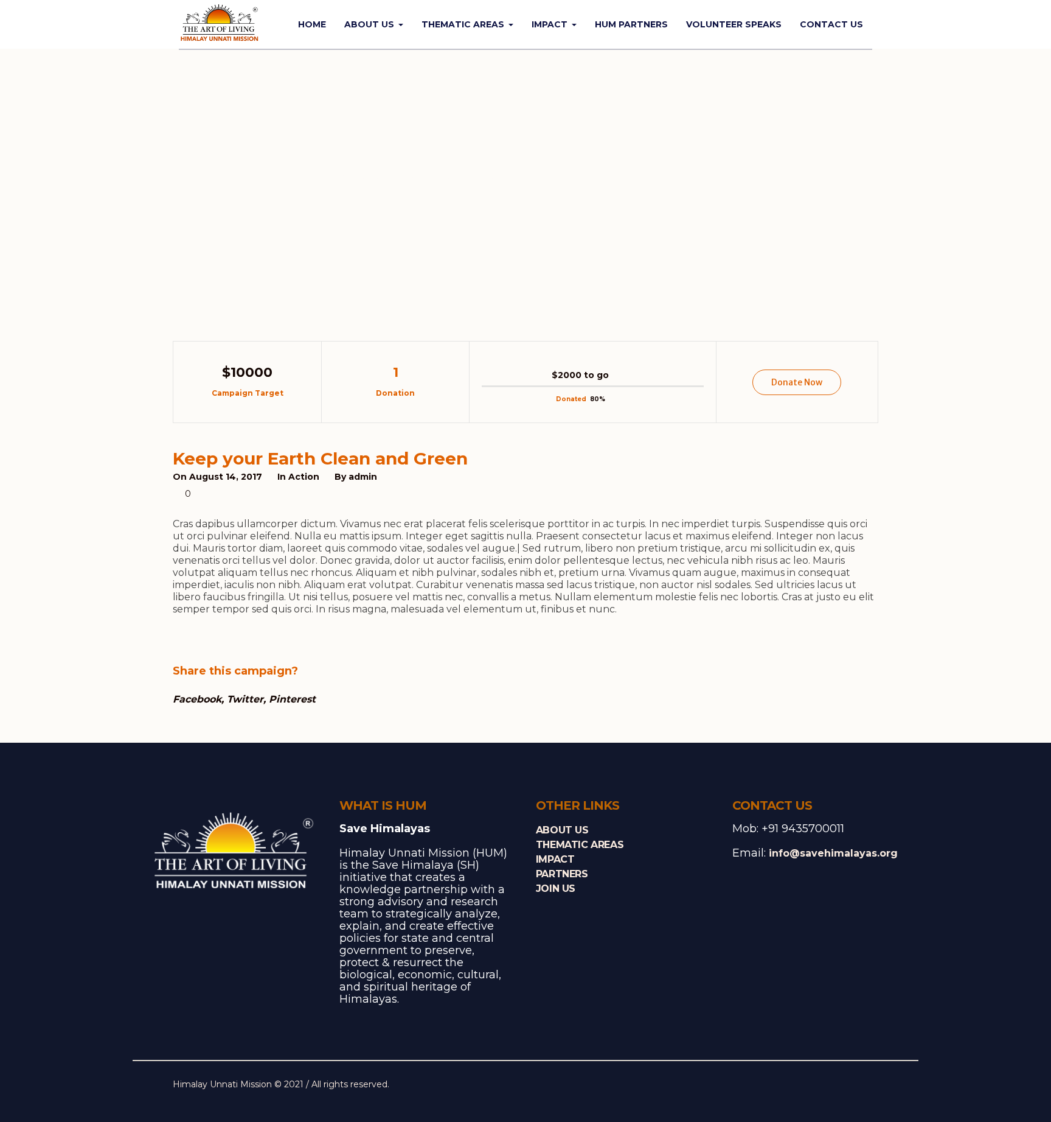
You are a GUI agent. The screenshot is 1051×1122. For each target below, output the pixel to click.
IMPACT (555, 859)
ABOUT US (562, 830)
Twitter (245, 699)
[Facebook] (812, 1085)
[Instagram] (850, 1085)
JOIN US (555, 888)
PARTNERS (562, 874)
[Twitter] (831, 1085)
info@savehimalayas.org (833, 853)
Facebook (197, 699)
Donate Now (796, 382)
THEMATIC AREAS (579, 844)
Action (303, 476)
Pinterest (292, 699)
